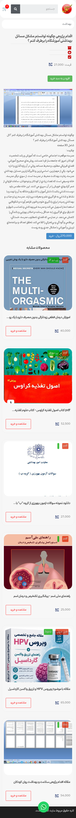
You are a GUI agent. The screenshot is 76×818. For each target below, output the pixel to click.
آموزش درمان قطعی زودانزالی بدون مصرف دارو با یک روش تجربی (38, 318)
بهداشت (66, 24)
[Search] (15, 9)
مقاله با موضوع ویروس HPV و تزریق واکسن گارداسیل (39, 689)
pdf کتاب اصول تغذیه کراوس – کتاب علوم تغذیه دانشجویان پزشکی (42, 411)
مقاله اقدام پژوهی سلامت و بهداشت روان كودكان (41, 782)
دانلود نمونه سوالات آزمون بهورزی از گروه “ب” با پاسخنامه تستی (43, 504)
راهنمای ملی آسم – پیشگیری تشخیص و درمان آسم (41, 596)
